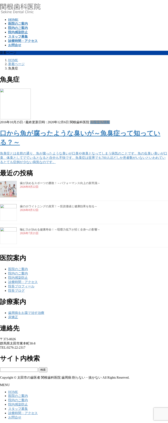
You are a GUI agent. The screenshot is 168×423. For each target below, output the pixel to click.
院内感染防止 (18, 277)
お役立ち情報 (100, 122)
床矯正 (13, 317)
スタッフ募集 (18, 408)
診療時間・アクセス (23, 282)
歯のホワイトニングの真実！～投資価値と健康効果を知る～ (58, 206)
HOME (13, 392)
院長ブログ (16, 290)
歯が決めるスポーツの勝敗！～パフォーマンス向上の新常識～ (60, 183)
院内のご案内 (18, 273)
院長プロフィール (21, 286)
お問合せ (14, 417)
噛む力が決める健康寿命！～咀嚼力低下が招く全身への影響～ (60, 229)
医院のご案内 (18, 269)
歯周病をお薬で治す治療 (26, 313)
